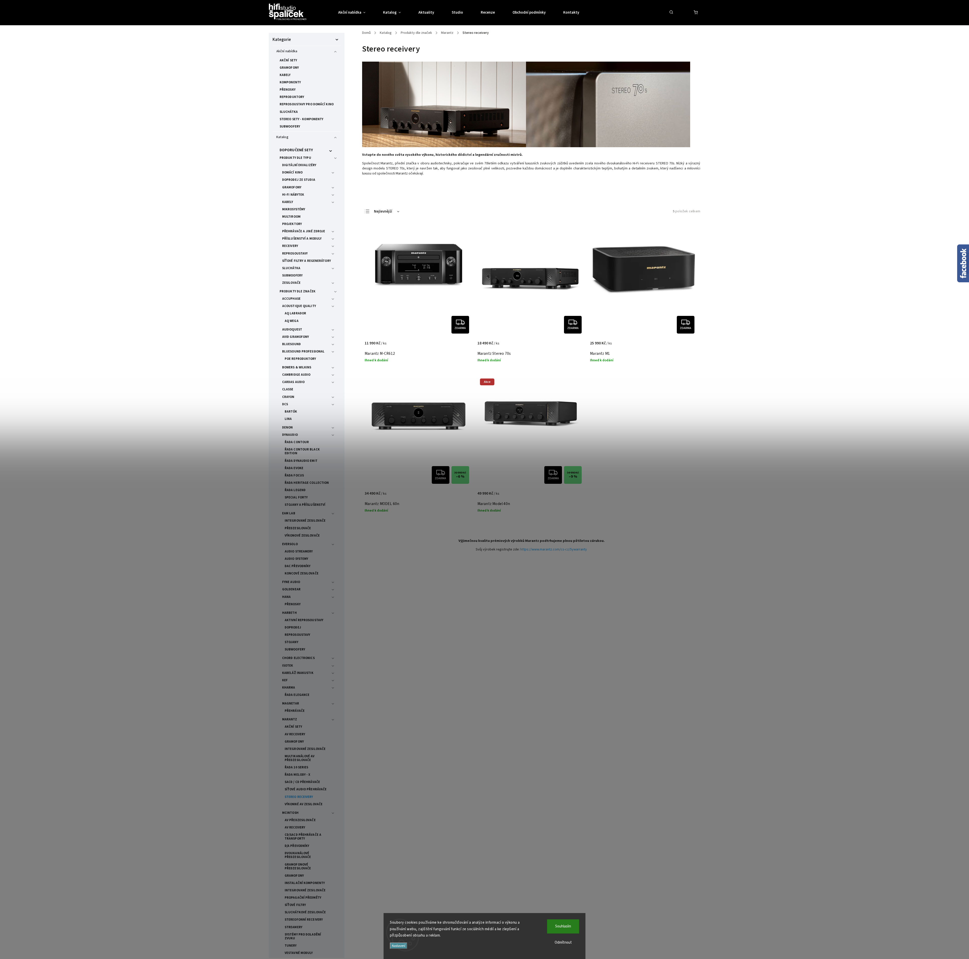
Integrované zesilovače (305, 520)
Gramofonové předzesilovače (298, 866)
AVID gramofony (295, 337)
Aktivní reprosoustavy (304, 620)
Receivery (290, 246)
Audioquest (292, 329)
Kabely (285, 75)
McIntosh (290, 813)
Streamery (293, 927)
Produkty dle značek (297, 291)
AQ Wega (292, 321)
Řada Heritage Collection (307, 483)
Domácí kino (292, 172)
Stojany (291, 642)
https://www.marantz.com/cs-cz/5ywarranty (553, 549)
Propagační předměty (303, 897)
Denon (287, 427)
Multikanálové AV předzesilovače (300, 758)
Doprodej (293, 627)
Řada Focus (294, 475)
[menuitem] (356, 12)
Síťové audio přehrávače (306, 789)
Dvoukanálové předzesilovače (298, 855)
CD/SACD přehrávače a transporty (303, 836)
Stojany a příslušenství (305, 504)
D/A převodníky (297, 846)
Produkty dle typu (295, 158)
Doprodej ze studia (298, 180)
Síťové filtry (295, 905)
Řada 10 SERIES (296, 767)
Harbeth (289, 613)
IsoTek (287, 665)
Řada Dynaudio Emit (301, 461)
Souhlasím (563, 926)
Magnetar (290, 703)
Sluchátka (289, 112)
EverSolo (290, 544)
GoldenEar (291, 589)
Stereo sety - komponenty (301, 119)
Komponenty (290, 82)
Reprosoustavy (295, 253)
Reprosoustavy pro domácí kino (307, 104)
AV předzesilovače (300, 820)
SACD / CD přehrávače (302, 782)
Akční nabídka (286, 51)
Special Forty (296, 497)
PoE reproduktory (300, 359)
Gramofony (289, 67)
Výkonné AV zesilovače (303, 804)
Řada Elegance (297, 695)
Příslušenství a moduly (301, 238)
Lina (288, 419)
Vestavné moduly (299, 953)
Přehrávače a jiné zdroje (303, 231)
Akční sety (288, 60)
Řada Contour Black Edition (302, 451)
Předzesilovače (298, 528)
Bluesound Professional (303, 351)
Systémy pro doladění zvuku (303, 936)
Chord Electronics (298, 658)
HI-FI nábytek (293, 194)
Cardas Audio (293, 382)
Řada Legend (295, 490)
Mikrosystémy (293, 209)
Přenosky (287, 89)
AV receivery (295, 734)
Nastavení (398, 945)
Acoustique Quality (299, 306)
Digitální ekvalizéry (299, 165)
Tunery (291, 945)
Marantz (289, 719)
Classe (287, 389)
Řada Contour (297, 442)
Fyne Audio (291, 582)
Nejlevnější (383, 211)
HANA (286, 597)
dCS (285, 404)
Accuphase (291, 298)
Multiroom (291, 216)
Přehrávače (295, 711)
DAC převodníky (297, 566)
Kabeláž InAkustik (297, 673)
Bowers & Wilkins (296, 367)
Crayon (288, 397)
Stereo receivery (299, 797)
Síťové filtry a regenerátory (306, 261)
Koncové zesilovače (301, 573)
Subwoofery (290, 126)
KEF (285, 680)
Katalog (282, 137)
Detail (463, 345)
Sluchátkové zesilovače (305, 912)
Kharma (288, 687)
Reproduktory (292, 97)
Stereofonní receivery (304, 919)
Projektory (292, 224)
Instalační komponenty (305, 883)
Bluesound (291, 344)
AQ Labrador (295, 313)
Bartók (291, 411)
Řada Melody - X (297, 774)
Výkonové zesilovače (302, 535)
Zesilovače (291, 283)
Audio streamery (299, 551)
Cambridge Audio (296, 374)
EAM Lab (288, 513)
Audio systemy (296, 559)
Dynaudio (290, 435)
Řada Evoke (294, 468)
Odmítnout (563, 942)
